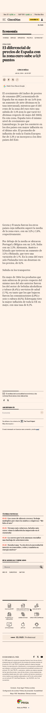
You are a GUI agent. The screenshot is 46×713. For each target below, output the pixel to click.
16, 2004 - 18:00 (23, 73)
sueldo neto (37, 609)
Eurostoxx (13, 572)
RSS (15, 693)
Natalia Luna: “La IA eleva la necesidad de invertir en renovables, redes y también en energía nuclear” (22, 547)
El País (40, 25)
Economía (9, 31)
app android (37, 627)
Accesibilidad (38, 690)
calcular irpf (9, 609)
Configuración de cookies (11, 690)
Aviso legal (20, 688)
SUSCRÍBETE (34, 20)
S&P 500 (21, 14)
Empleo (13, 38)
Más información (7, 424)
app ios (23, 627)
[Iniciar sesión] (42, 20)
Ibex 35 (6, 14)
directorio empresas (36, 617)
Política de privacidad (26, 690)
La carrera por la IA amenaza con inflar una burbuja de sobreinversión (21, 539)
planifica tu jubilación (9, 618)
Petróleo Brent (40, 14)
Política (30, 38)
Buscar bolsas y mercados (14, 560)
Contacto (13, 688)
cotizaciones (9, 627)
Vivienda (6, 38)
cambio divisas (23, 617)
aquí (37, 429)
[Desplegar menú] (4, 20)
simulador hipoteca (23, 609)
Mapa (12, 693)
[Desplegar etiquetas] (42, 412)
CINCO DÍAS (23, 70)
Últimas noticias (10, 514)
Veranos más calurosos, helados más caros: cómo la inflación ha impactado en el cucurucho (20, 530)
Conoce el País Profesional (23, 637)
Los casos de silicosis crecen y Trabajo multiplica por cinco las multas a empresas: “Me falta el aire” (22, 520)
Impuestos (21, 38)
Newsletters (21, 693)
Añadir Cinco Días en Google (16, 86)
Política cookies (30, 688)
